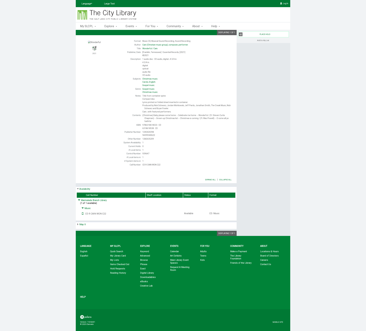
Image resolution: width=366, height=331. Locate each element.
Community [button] (174, 26)
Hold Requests (117, 268)
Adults (203, 251)
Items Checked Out (119, 264)
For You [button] (150, 26)
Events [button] (130, 26)
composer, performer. (165, 45)
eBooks (144, 281)
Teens (203, 255)
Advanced (145, 255)
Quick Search (116, 251)
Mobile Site (278, 322)
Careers (264, 260)
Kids (202, 260)
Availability (84, 189)
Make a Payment (238, 251)
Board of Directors (269, 255)
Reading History (118, 273)
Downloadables (148, 277)
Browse (144, 260)
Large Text (109, 3)
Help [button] (214, 26)
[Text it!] (82, 213)
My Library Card (118, 255)
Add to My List (263, 40)
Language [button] (85, 246)
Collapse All (225, 180)
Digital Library (147, 273)
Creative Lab (146, 285)
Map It (82, 224)
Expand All (210, 180)
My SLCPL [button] (87, 26)
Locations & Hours (269, 251)
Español (84, 255)
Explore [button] (109, 26)
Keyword (144, 251)
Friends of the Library (241, 263)
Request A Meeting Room (179, 268)
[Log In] (281, 3)
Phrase (143, 264)
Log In (285, 3)
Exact (143, 268)
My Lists (114, 260)
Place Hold (265, 34)
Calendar (174, 251)
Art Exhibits (176, 255)
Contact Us (265, 264)
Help (83, 297)
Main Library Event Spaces (179, 261)
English (83, 251)
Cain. (150, 48)
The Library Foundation (235, 257)
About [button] (196, 26)
